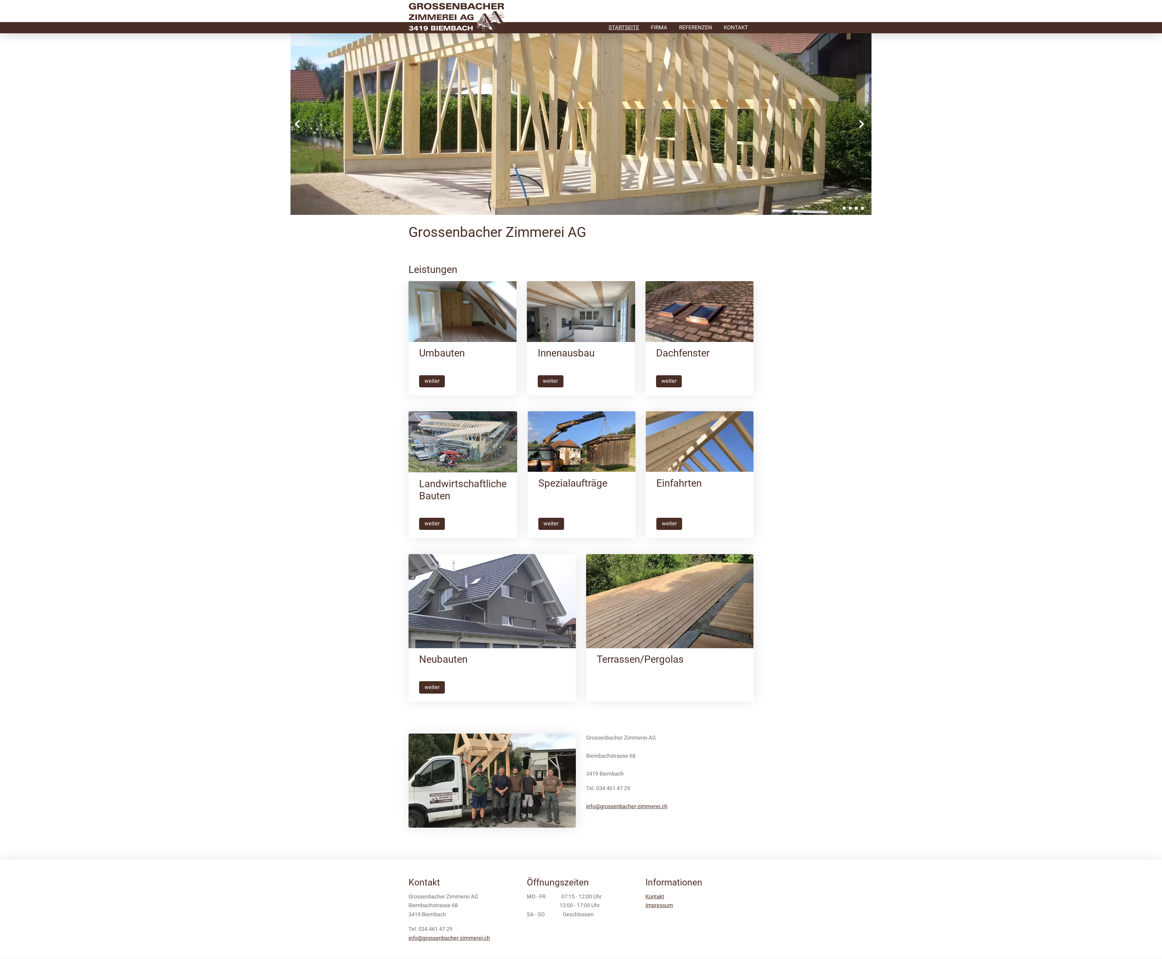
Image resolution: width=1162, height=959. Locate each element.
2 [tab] (850, 208)
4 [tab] (862, 208)
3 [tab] (856, 208)
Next (861, 124)
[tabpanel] (581, 124)
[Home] (456, 18)
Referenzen (695, 28)
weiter (432, 381)
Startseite (624, 28)
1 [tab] (844, 208)
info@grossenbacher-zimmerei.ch (627, 806)
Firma (659, 28)
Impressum (659, 905)
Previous (297, 124)
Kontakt (736, 28)
